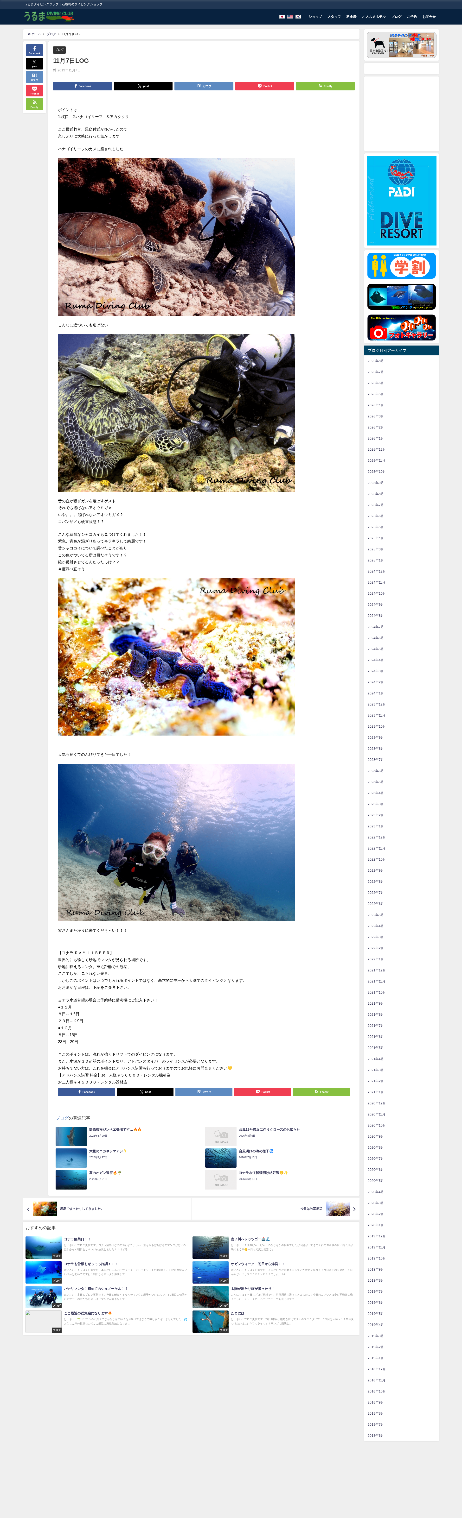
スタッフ (334, 16)
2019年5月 (376, 1313)
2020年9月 (376, 1136)
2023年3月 (376, 804)
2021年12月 (377, 970)
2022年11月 (376, 848)
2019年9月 (376, 1269)
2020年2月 (376, 1214)
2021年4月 (376, 1059)
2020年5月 (376, 1180)
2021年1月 (376, 1092)
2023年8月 (376, 748)
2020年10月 (377, 1125)
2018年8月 (376, 1413)
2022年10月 (377, 859)
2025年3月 (376, 549)
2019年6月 (376, 1302)
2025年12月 (377, 449)
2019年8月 (376, 1280)
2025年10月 (377, 471)
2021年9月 (376, 1003)
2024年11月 (376, 582)
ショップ (315, 16)
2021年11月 (376, 981)
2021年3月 (376, 1070)
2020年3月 (376, 1203)
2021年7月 (376, 1025)
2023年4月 (376, 793)
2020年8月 (376, 1147)
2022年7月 (376, 892)
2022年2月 (376, 948)
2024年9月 (376, 604)
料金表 (351, 16)
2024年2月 (376, 682)
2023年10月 (377, 726)
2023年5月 (376, 782)
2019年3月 (376, 1336)
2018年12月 (377, 1369)
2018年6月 (376, 1435)
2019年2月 (376, 1347)
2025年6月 (376, 516)
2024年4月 (376, 660)
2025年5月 (376, 527)
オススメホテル (374, 16)
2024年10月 (377, 593)
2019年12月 (377, 1236)
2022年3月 (376, 937)
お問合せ (429, 16)
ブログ (396, 16)
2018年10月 (377, 1391)
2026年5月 (376, 394)
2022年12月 (377, 837)
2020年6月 (376, 1169)
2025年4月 (376, 538)
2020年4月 (376, 1192)
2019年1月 (376, 1358)
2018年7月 (376, 1424)
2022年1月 (376, 959)
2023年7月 (376, 759)
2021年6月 (376, 1036)
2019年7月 (376, 1291)
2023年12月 (377, 704)
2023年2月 (376, 815)
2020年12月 (377, 1103)
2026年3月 (376, 416)
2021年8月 (376, 1014)
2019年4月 (376, 1324)
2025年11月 (376, 460)
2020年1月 (376, 1225)
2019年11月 (376, 1247)
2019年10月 (377, 1258)
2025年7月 (376, 505)
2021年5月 (376, 1047)
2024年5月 (376, 649)
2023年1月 (376, 826)
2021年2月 (376, 1081)
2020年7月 (376, 1158)
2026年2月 (376, 427)
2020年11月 (376, 1114)
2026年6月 (376, 383)
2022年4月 (376, 926)
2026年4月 (376, 405)
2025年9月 (376, 483)
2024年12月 (377, 571)
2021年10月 (377, 992)
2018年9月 (376, 1402)
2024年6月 (376, 638)
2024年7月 (376, 627)
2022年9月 (376, 870)
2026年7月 (376, 372)
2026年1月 (376, 438)
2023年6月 (376, 771)
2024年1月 (376, 693)
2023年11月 (376, 715)
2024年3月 (376, 671)
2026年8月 (376, 361)
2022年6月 (376, 903)
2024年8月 (376, 615)
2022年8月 (376, 881)
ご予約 (412, 16)
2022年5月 (376, 915)
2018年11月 (376, 1380)
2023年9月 (376, 737)
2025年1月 (376, 560)
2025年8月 (376, 494)
